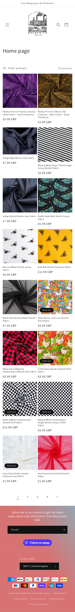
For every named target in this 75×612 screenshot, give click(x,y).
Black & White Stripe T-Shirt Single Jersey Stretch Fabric (55, 167)
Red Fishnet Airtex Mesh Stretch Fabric (53, 475)
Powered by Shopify (40, 593)
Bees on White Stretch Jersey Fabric (17, 268)
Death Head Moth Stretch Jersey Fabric (54, 217)
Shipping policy (57, 599)
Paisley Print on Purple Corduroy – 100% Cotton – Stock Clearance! (20, 113)
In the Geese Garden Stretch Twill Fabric (54, 370)
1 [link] (18, 497)
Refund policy (60, 593)
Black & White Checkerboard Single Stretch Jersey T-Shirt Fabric (52, 422)
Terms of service (38, 599)
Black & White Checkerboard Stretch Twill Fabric (17, 421)
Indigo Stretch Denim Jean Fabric (19, 216)
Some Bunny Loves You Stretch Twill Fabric (53, 319)
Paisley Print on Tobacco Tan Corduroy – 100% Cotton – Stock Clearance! (54, 114)
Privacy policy (20, 599)
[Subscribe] (64, 530)
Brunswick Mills (23, 593)
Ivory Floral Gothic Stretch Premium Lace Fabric (15, 475)
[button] (7, 25)
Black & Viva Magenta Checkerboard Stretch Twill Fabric (20, 370)
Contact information (39, 604)
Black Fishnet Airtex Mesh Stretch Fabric (19, 319)
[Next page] (57, 497)
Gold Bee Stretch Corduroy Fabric (54, 267)
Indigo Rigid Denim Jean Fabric (18, 158)
